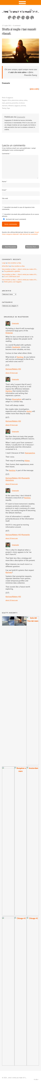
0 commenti (16, 25)
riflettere (11, 106)
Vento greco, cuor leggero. (13, 282)
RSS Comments (10, 17)
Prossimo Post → (32, 247)
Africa (9, 100)
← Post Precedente (9, 247)
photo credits (34, 89)
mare (3, 103)
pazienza (8, 103)
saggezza (17, 106)
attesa (21, 100)
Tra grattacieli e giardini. (12, 271)
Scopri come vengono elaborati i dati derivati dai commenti (20, 233)
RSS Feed (14, 17)
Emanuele (21, 117)
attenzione (15, 100)
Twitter (32, 17)
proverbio (15, 103)
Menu (20, 2)
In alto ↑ (36, 1079)
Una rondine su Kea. (14, 263)
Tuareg (4, 108)
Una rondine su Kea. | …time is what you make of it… (19, 269)
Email (4, 190)
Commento (6, 154)
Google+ (27, 17)
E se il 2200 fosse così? (12, 276)
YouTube (23, 17)
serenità (23, 106)
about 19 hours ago (12, 373)
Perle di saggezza (7, 98)
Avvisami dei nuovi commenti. (16, 219)
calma (25, 100)
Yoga (8, 108)
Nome (4, 181)
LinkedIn (18, 17)
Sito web (5, 198)
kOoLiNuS (5, 266)
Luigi (3, 263)
